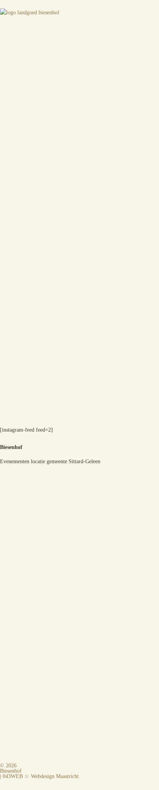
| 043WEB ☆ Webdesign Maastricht (39, 776)
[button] (79, 33)
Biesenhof (11, 771)
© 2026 (8, 765)
